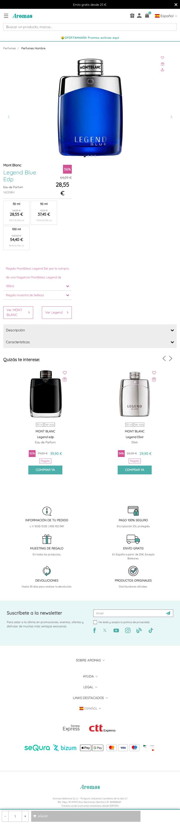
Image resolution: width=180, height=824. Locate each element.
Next (170, 358)
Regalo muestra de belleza (25, 295)
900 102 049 (57, 526)
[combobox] (90, 27)
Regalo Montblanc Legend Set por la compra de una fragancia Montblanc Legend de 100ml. (37, 277)
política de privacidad (136, 622)
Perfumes (9, 48)
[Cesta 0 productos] (147, 15)
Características (18, 342)
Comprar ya (45, 470)
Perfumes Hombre (33, 48)
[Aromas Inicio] (21, 15)
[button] (16, 108)
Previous (164, 358)
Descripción (15, 330)
